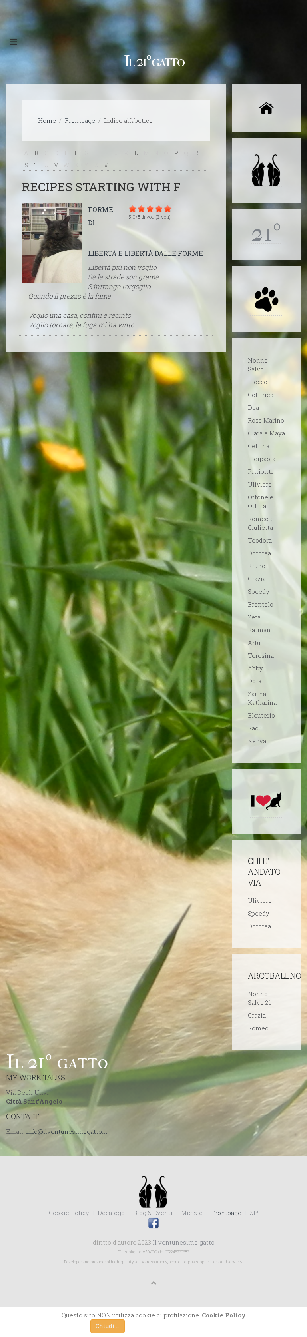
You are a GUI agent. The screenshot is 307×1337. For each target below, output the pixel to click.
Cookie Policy (69, 1213)
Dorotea (259, 553)
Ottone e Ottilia (260, 501)
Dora (254, 681)
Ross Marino (266, 420)
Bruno (256, 566)
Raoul (256, 728)
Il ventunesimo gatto (184, 1242)
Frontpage (80, 120)
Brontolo (260, 604)
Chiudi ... (108, 1326)
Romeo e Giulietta (261, 523)
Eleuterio (261, 715)
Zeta (254, 617)
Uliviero (260, 484)
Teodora (260, 540)
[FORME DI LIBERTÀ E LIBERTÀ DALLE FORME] (52, 243)
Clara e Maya (266, 433)
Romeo (258, 1028)
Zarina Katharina (262, 698)
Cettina (258, 446)
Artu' (255, 643)
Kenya (257, 741)
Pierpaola (261, 459)
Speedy (258, 591)
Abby (255, 668)
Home (47, 120)
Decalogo (111, 1213)
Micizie (192, 1213)
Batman (259, 630)
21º (254, 1213)
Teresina (261, 655)
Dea (253, 407)
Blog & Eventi (153, 1213)
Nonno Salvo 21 (259, 998)
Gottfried (261, 395)
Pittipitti (260, 471)
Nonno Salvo (258, 364)
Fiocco (257, 382)
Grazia (257, 579)
